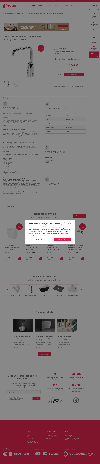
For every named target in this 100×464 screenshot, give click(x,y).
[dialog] (50, 232)
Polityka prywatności (34, 235)
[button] (45, 240)
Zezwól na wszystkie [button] (62, 239)
